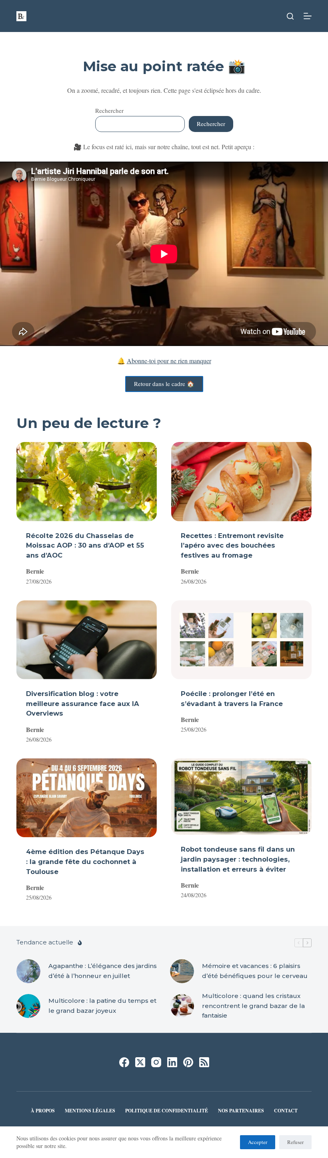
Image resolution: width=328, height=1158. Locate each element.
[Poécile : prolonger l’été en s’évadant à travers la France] (241, 639)
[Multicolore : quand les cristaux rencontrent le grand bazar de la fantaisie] (182, 1006)
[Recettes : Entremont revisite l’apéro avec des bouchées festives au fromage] (241, 481)
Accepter (257, 1142)
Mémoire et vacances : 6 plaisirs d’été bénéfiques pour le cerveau (255, 971)
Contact (286, 1111)
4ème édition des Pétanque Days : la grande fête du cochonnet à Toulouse (85, 861)
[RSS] (204, 1062)
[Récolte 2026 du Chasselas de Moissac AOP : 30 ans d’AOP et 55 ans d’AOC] (86, 481)
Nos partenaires (241, 1111)
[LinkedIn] (172, 1062)
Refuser (295, 1142)
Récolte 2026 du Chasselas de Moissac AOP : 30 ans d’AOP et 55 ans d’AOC (85, 545)
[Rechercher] (290, 16)
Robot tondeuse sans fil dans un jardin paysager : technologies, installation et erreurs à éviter (238, 859)
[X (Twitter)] (140, 1062)
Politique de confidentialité (166, 1111)
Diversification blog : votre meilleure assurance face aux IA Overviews (82, 703)
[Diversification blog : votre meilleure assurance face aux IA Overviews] (86, 639)
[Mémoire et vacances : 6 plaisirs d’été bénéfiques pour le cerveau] (182, 971)
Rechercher (109, 110)
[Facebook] (124, 1062)
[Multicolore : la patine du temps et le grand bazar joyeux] (28, 1006)
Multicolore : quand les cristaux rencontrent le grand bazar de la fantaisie (253, 1006)
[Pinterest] (188, 1062)
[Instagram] (156, 1062)
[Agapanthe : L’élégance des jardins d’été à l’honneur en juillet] (28, 971)
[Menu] (308, 16)
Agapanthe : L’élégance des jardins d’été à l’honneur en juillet (102, 971)
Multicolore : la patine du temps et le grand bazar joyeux (102, 1005)
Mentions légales (90, 1111)
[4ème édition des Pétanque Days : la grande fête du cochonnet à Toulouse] (86, 797)
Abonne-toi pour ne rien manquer (169, 360)
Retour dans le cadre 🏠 (164, 384)
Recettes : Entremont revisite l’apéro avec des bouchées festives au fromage (232, 545)
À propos (43, 1111)
